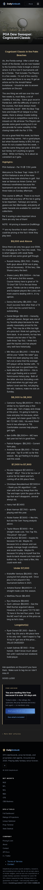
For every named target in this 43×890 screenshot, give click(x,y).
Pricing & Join (8, 841)
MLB (4, 782)
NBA (4, 794)
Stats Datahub (8, 829)
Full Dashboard (8, 813)
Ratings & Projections (11, 817)
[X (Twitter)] (5, 765)
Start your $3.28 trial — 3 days (20, 711)
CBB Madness (8, 801)
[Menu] (38, 4)
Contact (6, 848)
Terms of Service (14, 861)
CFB (4, 798)
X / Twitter (7, 856)
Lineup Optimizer (9, 821)
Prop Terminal (8, 825)
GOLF (5, 30)
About (5, 844)
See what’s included (16, 717)
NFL (4, 786)
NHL (4, 790)
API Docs (6, 852)
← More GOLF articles (11, 734)
